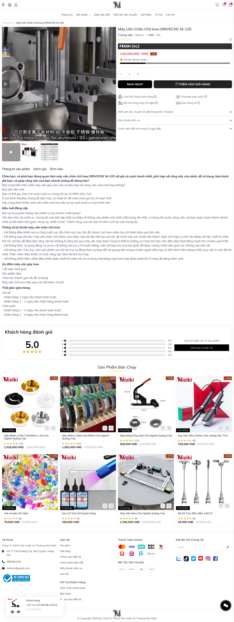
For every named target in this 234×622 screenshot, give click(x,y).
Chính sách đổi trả (70, 557)
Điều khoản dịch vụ (71, 568)
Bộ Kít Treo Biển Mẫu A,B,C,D (195, 513)
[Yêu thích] (230, 39)
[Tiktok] (186, 558)
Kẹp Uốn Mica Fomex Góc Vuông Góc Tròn (203, 435)
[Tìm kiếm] (217, 5)
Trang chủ (67, 14)
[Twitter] (193, 558)
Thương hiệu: (125, 35)
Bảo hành (65, 593)
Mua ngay (135, 84)
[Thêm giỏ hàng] (111, 505)
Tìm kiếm (65, 545)
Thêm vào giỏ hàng (194, 84)
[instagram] (131, 546)
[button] (6, 84)
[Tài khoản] (15, 5)
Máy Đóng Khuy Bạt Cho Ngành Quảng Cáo (146, 435)
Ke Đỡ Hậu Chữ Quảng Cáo (48, 604)
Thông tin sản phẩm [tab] (16, 169)
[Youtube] (200, 558)
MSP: (151, 35)
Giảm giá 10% (102, 14)
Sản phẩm (82, 14)
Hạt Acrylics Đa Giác (16, 513)
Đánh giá (40, 169)
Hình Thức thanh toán (72, 588)
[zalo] (151, 546)
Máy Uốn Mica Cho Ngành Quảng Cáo (142, 513)
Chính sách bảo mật (71, 562)
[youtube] (141, 546)
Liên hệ (170, 14)
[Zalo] (178, 558)
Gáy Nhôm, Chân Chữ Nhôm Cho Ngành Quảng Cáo (85, 437)
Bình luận (56, 169)
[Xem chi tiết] (53, 428)
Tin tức (159, 14)
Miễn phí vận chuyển (125, 14)
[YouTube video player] (59, 84)
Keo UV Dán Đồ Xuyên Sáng (79, 513)
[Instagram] (208, 558)
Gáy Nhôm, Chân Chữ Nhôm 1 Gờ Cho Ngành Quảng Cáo (26, 437)
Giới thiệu (146, 14)
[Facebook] (122, 546)
